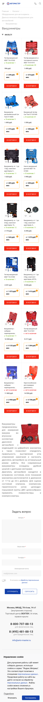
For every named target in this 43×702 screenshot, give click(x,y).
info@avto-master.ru (21, 640)
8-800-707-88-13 (21, 625)
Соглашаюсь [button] (30, 698)
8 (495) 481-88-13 (21, 633)
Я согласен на (24, 581)
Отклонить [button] (12, 698)
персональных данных (28, 674)
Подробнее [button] (9, 694)
